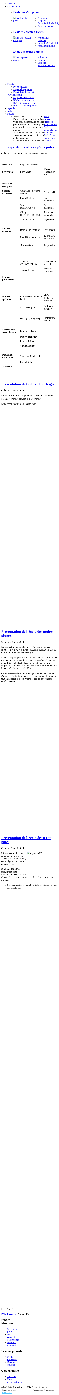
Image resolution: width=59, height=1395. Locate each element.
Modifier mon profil (12, 1343)
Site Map (11, 1376)
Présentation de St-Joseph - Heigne (28, 384)
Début (4, 1314)
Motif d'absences (12, 1358)
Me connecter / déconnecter (13, 1337)
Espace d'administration (14, 1380)
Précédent (11, 1314)
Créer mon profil (12, 1330)
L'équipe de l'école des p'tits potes (27, 147)
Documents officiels (12, 1363)
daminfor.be (7, 1392)
